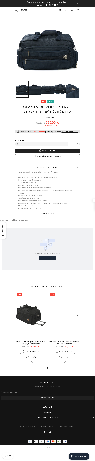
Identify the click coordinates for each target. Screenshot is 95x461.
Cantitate (19, 140)
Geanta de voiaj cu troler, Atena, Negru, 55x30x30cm (31, 342)
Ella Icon (24, 10)
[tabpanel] (31, 329)
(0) (32, 362)
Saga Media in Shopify (66, 426)
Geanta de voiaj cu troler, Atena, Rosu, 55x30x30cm (64, 342)
